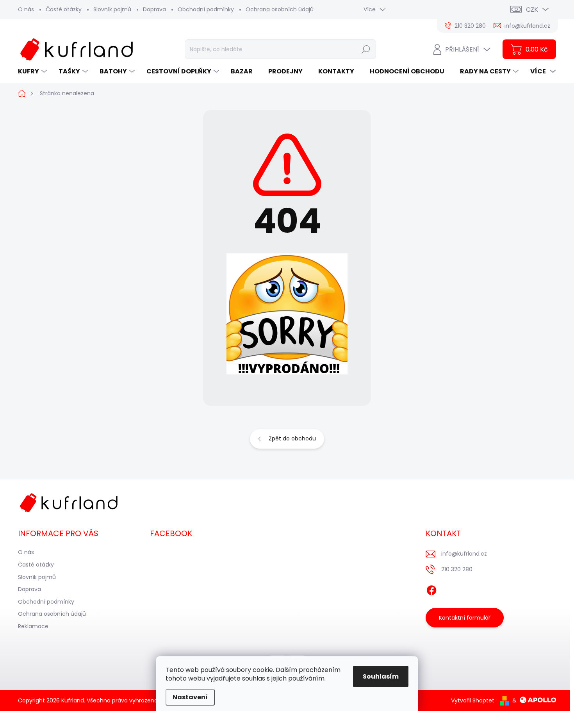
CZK (532, 9)
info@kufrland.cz (464, 554)
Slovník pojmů (112, 9)
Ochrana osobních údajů (280, 9)
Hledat (365, 49)
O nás (26, 9)
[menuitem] (33, 71)
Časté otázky (64, 9)
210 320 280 (456, 569)
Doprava (154, 9)
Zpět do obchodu (292, 438)
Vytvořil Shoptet (472, 700)
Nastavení (190, 697)
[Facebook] (431, 589)
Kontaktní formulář (464, 618)
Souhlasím (381, 676)
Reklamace (33, 626)
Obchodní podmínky (206, 9)
